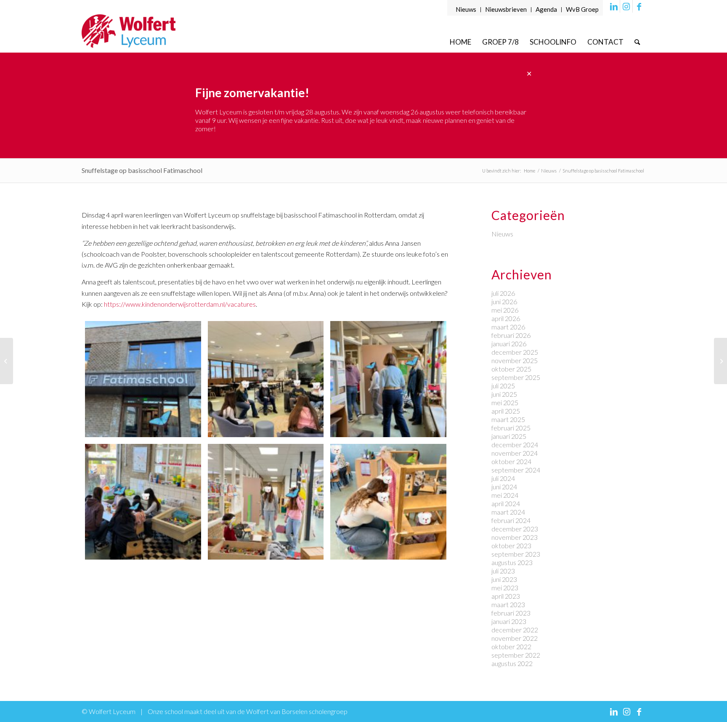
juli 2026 (503, 293)
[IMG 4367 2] (143, 379)
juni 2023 (504, 579)
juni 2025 (504, 394)
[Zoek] (637, 42)
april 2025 (505, 411)
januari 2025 (508, 436)
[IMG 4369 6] (265, 379)
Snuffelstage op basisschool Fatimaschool (142, 170)
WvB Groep (582, 9)
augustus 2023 (512, 562)
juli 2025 (503, 386)
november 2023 (514, 537)
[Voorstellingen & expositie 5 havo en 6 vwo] (720, 361)
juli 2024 (503, 478)
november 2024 (514, 453)
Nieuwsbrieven (506, 9)
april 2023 (505, 596)
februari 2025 (511, 428)
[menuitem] (466, 9)
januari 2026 (508, 344)
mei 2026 (504, 310)
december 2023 (514, 529)
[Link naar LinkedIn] (614, 6)
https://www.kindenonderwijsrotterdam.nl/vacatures (180, 304)
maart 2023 (508, 604)
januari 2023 (508, 621)
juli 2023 (503, 571)
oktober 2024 (511, 461)
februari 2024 (511, 520)
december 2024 (514, 445)
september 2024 (515, 470)
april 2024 (505, 503)
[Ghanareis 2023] (6, 361)
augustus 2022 (512, 663)
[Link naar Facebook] (639, 6)
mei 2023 (504, 588)
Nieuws (466, 9)
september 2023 (515, 554)
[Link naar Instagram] (626, 6)
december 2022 (514, 630)
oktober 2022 (511, 646)
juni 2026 (504, 301)
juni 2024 (504, 487)
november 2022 (514, 638)
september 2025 (515, 377)
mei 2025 (504, 402)
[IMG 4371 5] (388, 379)
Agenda (546, 9)
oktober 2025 (511, 369)
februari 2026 (511, 335)
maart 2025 (508, 419)
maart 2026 (508, 327)
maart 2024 (508, 512)
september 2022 (515, 655)
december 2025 (514, 352)
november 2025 (514, 360)
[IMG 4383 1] (388, 502)
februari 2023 (511, 613)
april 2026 (505, 318)
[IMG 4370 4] (265, 502)
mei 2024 (504, 495)
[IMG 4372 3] (143, 502)
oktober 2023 (511, 545)
